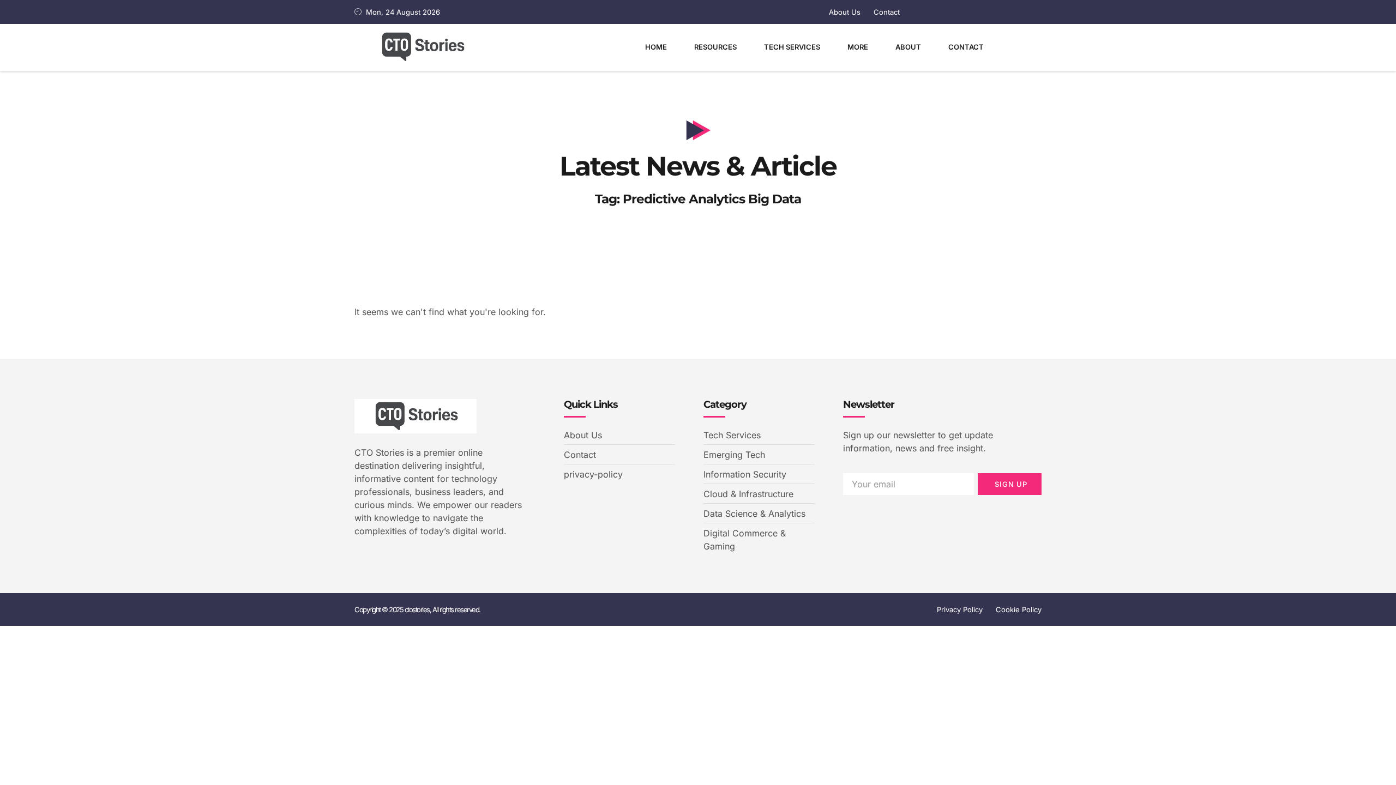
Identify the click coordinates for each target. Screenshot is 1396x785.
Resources (715, 47)
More (857, 47)
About (908, 47)
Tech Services (792, 47)
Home (656, 47)
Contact (966, 47)
